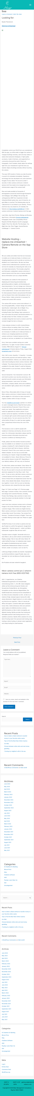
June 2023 (7, 784)
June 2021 (7, 847)
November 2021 (8, 834)
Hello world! (23, 767)
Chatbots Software (9, 874)
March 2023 (7, 792)
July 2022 (7, 813)
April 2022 (7, 821)
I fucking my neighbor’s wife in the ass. (15, 751)
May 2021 (7, 850)
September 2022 (9, 807)
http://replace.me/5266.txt (16, 209)
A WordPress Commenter (11, 767)
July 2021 (7, 845)
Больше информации (22, 217)
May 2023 (7, 786)
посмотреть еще (7, 351)
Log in (3, 1064)
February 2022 (8, 826)
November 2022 (8, 802)
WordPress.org (6, 1072)
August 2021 (7, 842)
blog (5, 872)
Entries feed (5, 1066)
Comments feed (6, 1069)
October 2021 (8, 837)
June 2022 (7, 815)
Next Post (17, 642)
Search (4, 716)
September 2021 (8, 839)
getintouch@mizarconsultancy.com (28, 1083)
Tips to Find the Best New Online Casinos (15, 741)
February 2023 (8, 794)
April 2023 (7, 789)
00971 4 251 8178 (6, 1083)
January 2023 (8, 797)
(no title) (6, 743)
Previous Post (17, 637)
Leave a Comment (7, 14)
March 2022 (7, 823)
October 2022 (8, 805)
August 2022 (7, 810)
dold (14, 14)
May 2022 (7, 818)
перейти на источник (13, 402)
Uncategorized (8, 885)
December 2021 (8, 831)
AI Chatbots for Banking (11, 866)
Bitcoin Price (7, 869)
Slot (5, 882)
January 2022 (8, 829)
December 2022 (8, 800)
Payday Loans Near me (10, 880)
